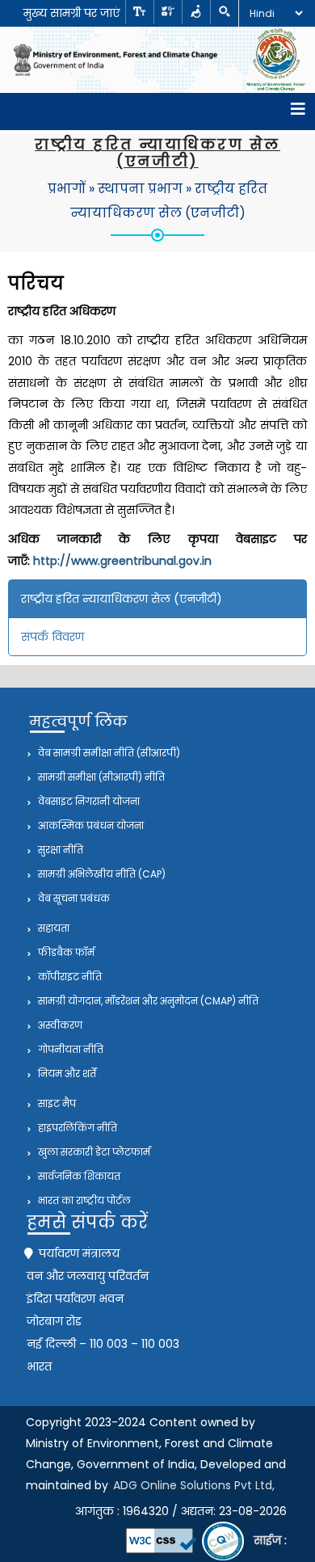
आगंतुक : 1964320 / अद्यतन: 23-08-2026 (181, 1511)
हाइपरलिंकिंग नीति (76, 1128)
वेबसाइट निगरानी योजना (88, 801)
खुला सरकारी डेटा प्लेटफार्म (93, 1152)
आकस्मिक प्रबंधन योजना (90, 825)
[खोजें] (224, 11)
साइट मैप (56, 1103)
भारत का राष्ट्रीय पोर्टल (83, 1200)
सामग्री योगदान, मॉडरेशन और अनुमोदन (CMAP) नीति (147, 1001)
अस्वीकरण (59, 1025)
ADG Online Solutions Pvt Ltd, (194, 1485)
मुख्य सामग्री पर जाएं (71, 13)
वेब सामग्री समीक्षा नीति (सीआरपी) (108, 753)
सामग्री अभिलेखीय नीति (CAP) (101, 874)
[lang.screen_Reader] (196, 11)
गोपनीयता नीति (69, 1049)
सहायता (52, 928)
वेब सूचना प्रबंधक (73, 898)
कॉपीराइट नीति (69, 976)
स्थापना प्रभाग (140, 188)
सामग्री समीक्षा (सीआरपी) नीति (100, 777)
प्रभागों (67, 188)
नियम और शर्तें (66, 1073)
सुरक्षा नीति (59, 850)
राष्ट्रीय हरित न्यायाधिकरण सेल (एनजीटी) (121, 599)
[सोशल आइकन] (167, 11)
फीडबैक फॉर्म (65, 952)
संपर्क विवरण (52, 637)
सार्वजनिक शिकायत (78, 1176)
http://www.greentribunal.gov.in (122, 561)
